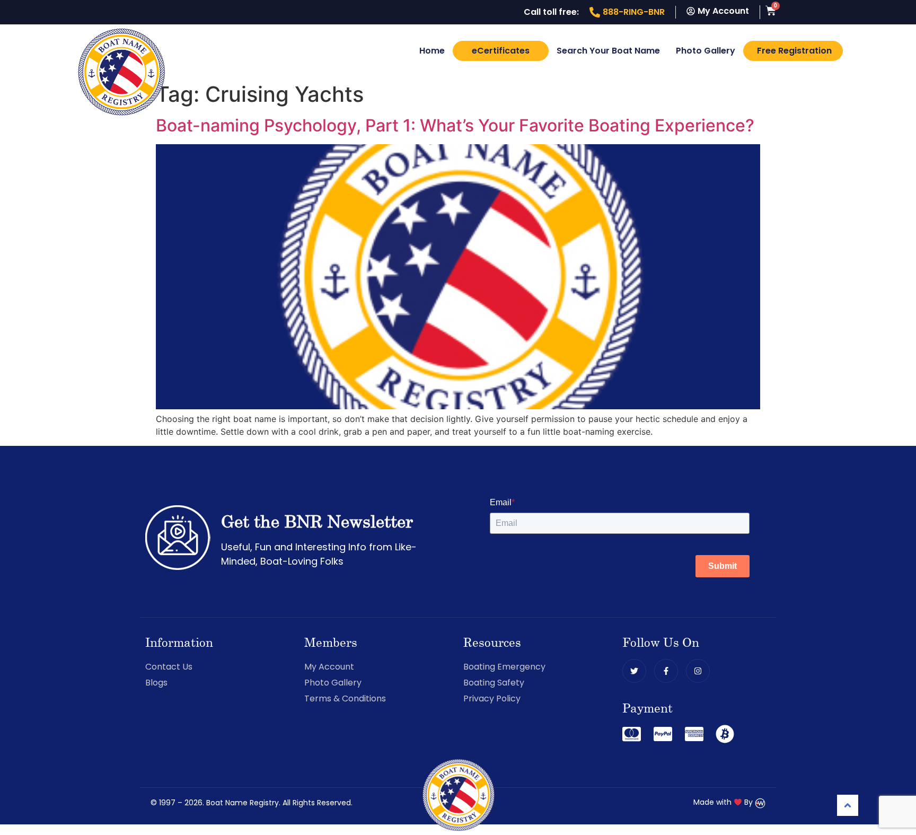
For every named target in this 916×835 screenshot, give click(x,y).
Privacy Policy (492, 698)
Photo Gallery (705, 51)
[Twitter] (634, 671)
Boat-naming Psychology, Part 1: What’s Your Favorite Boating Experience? (455, 125)
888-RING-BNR (634, 12)
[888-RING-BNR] (594, 12)
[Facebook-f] (666, 671)
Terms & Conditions (345, 698)
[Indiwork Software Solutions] (760, 802)
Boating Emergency (504, 667)
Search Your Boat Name (608, 51)
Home (432, 51)
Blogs (156, 682)
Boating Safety (493, 682)
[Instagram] (698, 671)
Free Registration (794, 51)
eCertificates (501, 51)
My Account (329, 667)
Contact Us (168, 667)
